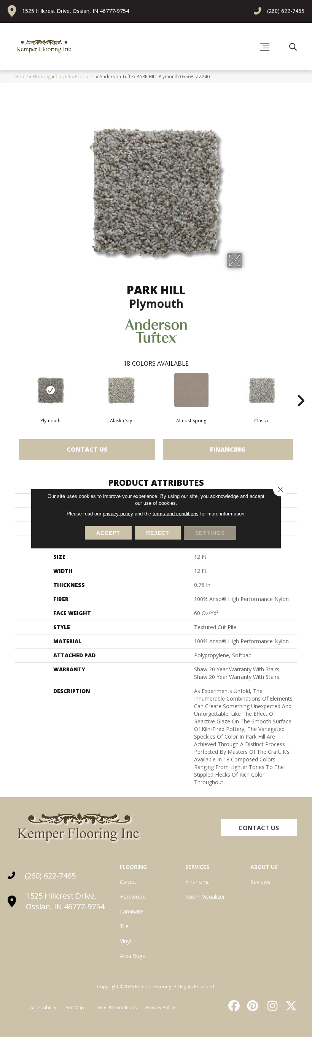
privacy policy (118, 514)
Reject (157, 533)
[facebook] (232, 1005)
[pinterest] (251, 1005)
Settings (210, 533)
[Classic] (261, 390)
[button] (259, 827)
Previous (11, 389)
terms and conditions (176, 514)
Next (300, 389)
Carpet (63, 76)
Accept (108, 533)
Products (85, 76)
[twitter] (289, 1005)
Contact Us (87, 449)
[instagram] (270, 1005)
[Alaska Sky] (121, 390)
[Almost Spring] (191, 390)
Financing (227, 449)
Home (21, 76)
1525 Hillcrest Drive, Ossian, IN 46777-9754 (75, 10)
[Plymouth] (50, 390)
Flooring (42, 76)
